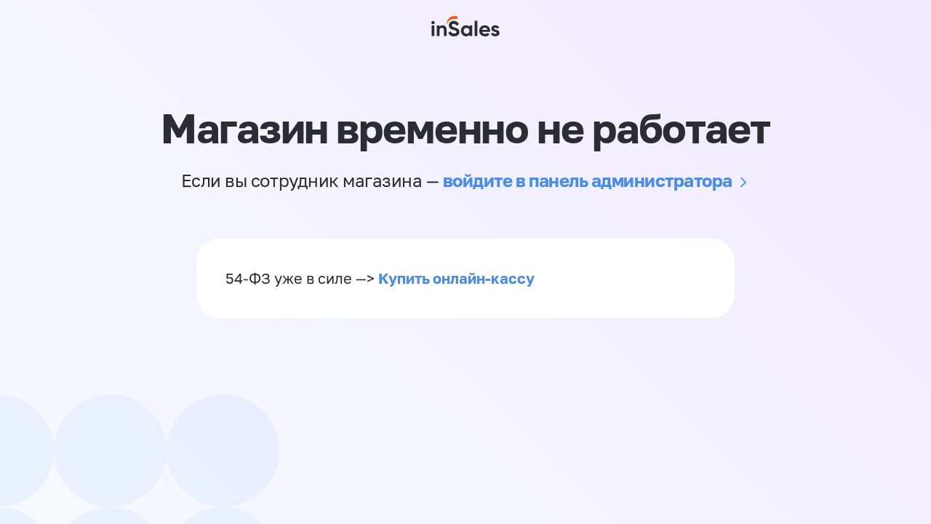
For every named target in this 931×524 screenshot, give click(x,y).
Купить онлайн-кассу (456, 278)
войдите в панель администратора (587, 180)
